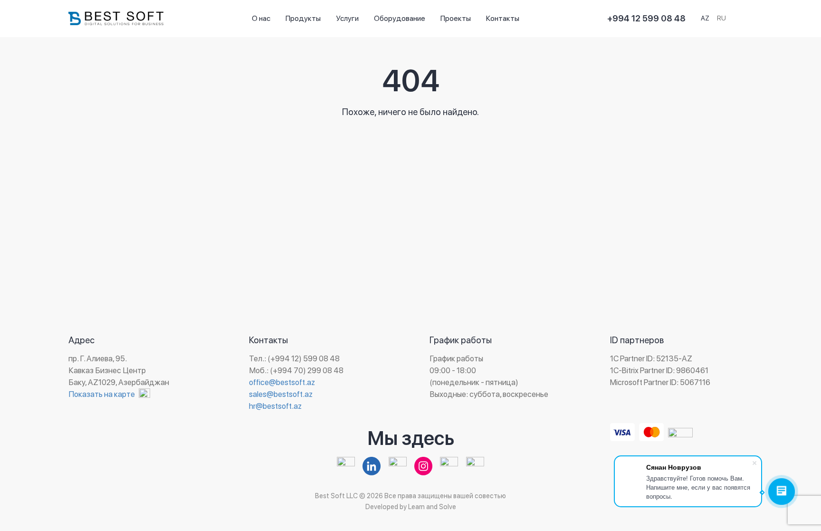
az (705, 18)
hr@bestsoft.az (275, 406)
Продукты (303, 18)
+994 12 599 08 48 (646, 18)
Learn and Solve (432, 506)
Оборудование (399, 18)
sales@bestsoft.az (281, 394)
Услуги (347, 18)
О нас (261, 18)
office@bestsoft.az (282, 382)
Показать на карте (101, 394)
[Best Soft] (115, 18)
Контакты (502, 18)
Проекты (455, 18)
